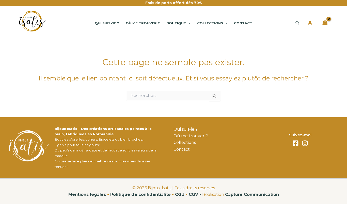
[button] (188, 23)
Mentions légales (87, 194)
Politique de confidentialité (140, 194)
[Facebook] (295, 143)
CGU (179, 194)
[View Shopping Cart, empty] (325, 23)
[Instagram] (305, 143)
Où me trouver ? (191, 135)
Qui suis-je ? (186, 129)
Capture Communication (252, 194)
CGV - (195, 194)
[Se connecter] (310, 23)
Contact (182, 149)
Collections (185, 142)
